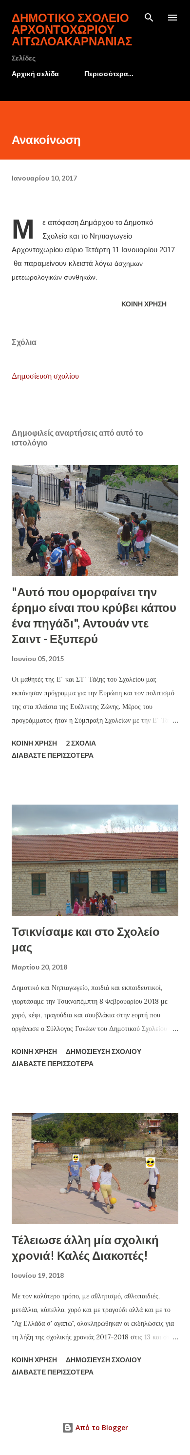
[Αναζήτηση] (149, 17)
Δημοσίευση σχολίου (45, 376)
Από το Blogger (101, 1427)
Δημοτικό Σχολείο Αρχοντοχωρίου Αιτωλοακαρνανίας (72, 29)
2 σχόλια (81, 743)
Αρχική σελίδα (35, 73)
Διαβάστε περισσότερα (53, 755)
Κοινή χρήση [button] (144, 304)
